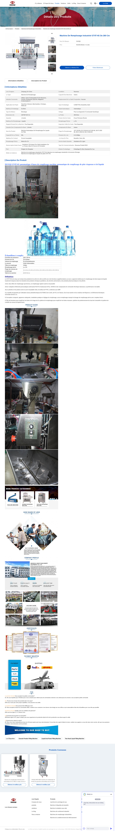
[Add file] (84, 828)
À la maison (38, 3)
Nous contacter (36, 814)
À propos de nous (48, 3)
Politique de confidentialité (11, 829)
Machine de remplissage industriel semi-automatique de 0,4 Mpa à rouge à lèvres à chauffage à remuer (14, 780)
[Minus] (111, 794)
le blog (74, 3)
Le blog (34, 811)
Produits (17, 28)
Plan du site (22, 829)
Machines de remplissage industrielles (31, 28)
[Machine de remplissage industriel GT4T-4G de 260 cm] (26, 53)
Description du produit (39, 81)
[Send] (111, 828)
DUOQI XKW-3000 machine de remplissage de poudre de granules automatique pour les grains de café (43, 780)
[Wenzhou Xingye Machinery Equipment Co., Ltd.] (12, 3)
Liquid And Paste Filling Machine (51, 738)
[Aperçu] (13, 802)
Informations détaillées (16, 81)
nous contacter (81, 3)
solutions (63, 3)
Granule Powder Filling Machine (28, 738)
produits (57, 3)
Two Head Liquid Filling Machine (74, 738)
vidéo (68, 3)
